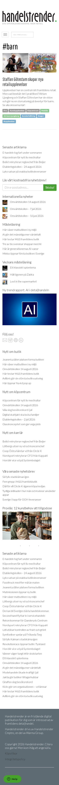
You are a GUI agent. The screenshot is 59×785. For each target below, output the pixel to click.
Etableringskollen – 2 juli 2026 (18, 419)
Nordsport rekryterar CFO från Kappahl (25, 455)
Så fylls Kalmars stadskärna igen (19, 639)
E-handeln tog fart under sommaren (22, 152)
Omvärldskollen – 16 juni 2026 (26, 215)
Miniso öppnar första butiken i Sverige (23, 253)
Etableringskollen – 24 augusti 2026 (21, 166)
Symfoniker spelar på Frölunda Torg (22, 634)
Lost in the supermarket (23, 281)
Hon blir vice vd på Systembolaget (21, 460)
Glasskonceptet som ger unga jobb (21, 424)
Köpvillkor (11, 753)
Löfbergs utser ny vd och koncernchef (23, 446)
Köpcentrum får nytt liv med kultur (21, 157)
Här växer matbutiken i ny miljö (19, 229)
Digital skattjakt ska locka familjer (20, 414)
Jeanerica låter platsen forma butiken (23, 359)
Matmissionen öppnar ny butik (19, 592)
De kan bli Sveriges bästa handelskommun (25, 610)
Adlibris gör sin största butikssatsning (22, 378)
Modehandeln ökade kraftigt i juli (20, 672)
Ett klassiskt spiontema (23, 267)
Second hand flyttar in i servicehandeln (23, 615)
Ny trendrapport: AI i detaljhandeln (25, 290)
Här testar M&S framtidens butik (20, 239)
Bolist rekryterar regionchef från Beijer (24, 161)
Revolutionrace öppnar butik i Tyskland (23, 644)
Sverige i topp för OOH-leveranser (21, 499)
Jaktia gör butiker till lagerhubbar (20, 677)
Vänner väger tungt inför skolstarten (22, 653)
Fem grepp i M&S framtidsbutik (19, 481)
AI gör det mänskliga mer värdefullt (21, 234)
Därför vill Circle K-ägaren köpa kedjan (23, 486)
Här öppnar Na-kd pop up (16, 383)
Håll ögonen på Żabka (22, 274)
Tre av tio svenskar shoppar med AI (21, 243)
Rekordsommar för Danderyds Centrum (24, 620)
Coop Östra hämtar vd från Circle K (22, 450)
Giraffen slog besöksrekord (17, 681)
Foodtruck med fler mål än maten (20, 582)
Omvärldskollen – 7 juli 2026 (25, 208)
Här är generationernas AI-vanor (20, 248)
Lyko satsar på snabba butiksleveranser (24, 171)
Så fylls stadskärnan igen (15, 476)
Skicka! (49, 187)
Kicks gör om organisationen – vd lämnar (24, 686)
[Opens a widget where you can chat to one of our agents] (12, 779)
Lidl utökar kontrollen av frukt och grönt (24, 629)
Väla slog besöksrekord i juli (17, 409)
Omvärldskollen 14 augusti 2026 (28, 201)
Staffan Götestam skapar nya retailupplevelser (22, 81)
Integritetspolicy (15, 759)
